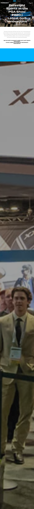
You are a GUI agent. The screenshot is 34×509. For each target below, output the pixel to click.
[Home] (5, 3)
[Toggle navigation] (32, 3)
